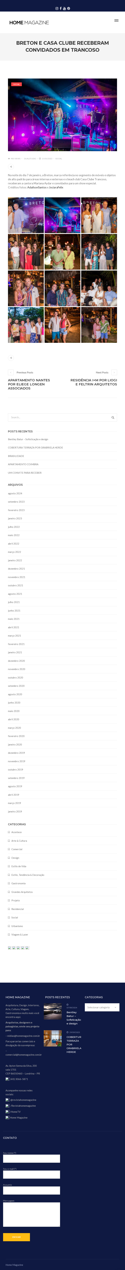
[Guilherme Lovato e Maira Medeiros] (62, 325)
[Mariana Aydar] (62, 215)
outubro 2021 (15, 585)
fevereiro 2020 (16, 736)
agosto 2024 (15, 493)
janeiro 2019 (15, 811)
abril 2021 (13, 627)
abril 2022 (13, 543)
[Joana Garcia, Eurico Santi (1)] (26, 288)
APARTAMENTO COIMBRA (23, 464)
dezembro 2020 (16, 660)
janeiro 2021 (15, 652)
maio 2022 (14, 535)
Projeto (15, 900)
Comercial (16, 849)
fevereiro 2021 (16, 644)
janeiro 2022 (15, 560)
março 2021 (14, 635)
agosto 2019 (15, 786)
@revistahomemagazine (23, 1099)
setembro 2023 (16, 501)
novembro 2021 (16, 577)
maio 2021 (14, 618)
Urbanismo (17, 926)
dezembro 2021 (16, 568)
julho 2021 (14, 602)
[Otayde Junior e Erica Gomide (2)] (62, 252)
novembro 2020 (16, 669)
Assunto (7, 1184)
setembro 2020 (16, 685)
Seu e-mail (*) (9, 1168)
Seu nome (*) (9, 1153)
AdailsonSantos (37, 187)
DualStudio (30, 158)
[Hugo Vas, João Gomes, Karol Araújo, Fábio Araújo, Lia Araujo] (26, 325)
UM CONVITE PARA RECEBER (25, 472)
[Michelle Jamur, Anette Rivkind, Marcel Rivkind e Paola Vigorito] (99, 215)
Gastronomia (18, 883)
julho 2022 (14, 526)
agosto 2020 (15, 694)
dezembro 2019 (16, 752)
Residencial (17, 909)
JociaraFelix (56, 187)
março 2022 (14, 551)
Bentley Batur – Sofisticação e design (28, 439)
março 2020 (14, 727)
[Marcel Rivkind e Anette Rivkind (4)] (26, 215)
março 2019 (14, 803)
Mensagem (8, 1200)
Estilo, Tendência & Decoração (27, 874)
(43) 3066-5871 (19, 1079)
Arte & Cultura (19, 840)
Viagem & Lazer (19, 934)
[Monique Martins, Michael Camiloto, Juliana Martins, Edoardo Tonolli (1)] (99, 252)
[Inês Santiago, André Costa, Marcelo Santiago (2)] (62, 288)
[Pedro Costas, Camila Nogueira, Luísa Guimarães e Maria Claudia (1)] (26, 252)
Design (15, 857)
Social (16, 84)
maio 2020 (14, 711)
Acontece (16, 832)
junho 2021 (14, 610)
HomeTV (16, 1111)
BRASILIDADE (16, 455)
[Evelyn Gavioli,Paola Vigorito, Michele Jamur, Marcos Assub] (99, 288)
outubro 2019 (15, 769)
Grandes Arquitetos (22, 891)
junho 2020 (14, 702)
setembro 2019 (16, 777)
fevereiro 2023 (16, 510)
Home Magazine (19, 1117)
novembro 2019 (16, 761)
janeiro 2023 (15, 518)
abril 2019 (13, 794)
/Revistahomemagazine (23, 1105)
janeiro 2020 (15, 744)
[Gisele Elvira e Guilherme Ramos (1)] (99, 325)
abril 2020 (13, 719)
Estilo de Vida (18, 866)
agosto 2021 (15, 593)
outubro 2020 (15, 677)
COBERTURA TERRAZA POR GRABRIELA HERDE (35, 447)
